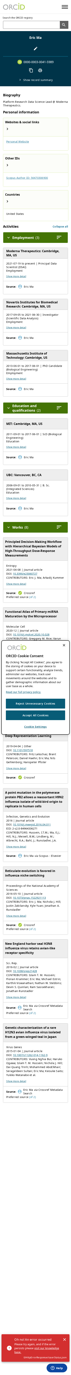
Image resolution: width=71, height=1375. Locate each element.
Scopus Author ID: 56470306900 (27, 178)
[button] (60, 226)
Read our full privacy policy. (23, 692)
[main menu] (65, 7)
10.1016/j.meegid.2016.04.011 (32, 824)
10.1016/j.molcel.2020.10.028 (31, 634)
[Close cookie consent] (64, 645)
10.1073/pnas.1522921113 (29, 897)
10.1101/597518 (23, 750)
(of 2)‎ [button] (32, 597)
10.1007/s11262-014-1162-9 (30, 1055)
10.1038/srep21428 (25, 971)
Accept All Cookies (36, 715)
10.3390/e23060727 (25, 573)
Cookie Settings (35, 726)
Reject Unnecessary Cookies (35, 703)
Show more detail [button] (16, 276)
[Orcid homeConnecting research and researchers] (14, 7)
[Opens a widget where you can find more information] (56, 1368)
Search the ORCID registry (18, 17)
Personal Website (17, 141)
